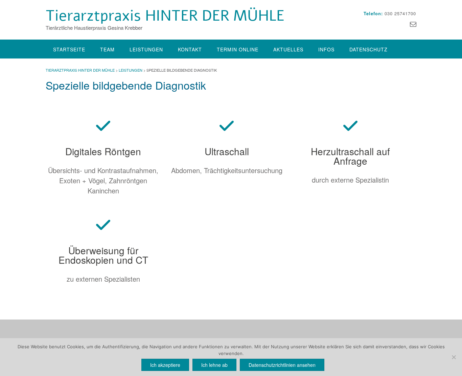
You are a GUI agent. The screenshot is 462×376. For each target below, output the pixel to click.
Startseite (69, 49)
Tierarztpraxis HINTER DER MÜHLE (165, 16)
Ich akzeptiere (165, 364)
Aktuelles (288, 49)
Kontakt (190, 49)
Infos (326, 49)
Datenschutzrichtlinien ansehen (282, 364)
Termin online (237, 49)
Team (107, 49)
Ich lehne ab (214, 364)
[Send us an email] (413, 23)
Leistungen (146, 49)
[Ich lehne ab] (453, 357)
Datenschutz (368, 49)
